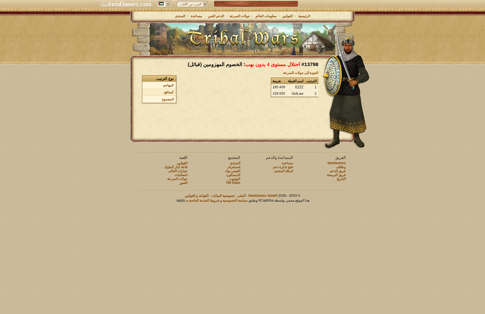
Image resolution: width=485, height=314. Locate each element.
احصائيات (181, 175)
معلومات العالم (265, 16)
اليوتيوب (234, 179)
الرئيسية (304, 16)
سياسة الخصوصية (235, 200)
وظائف (341, 167)
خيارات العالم (178, 171)
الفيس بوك (232, 171)
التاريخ (341, 179)
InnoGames (337, 163)
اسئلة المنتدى (283, 171)
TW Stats (233, 183)
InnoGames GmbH (263, 196)
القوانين (287, 16)
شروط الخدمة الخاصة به (202, 200)
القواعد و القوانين (197, 196)
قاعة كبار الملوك (175, 167)
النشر (241, 196)
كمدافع (169, 92)
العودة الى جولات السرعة (300, 73)
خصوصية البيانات (223, 196)
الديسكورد (233, 175)
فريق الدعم (338, 171)
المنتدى (180, 16)
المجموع (168, 99)
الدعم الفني (215, 16)
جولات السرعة (240, 16)
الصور (183, 183)
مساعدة (196, 16)
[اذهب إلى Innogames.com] (126, 4)
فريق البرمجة (336, 175)
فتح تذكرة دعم (283, 167)
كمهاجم (168, 85)
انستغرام (234, 167)
